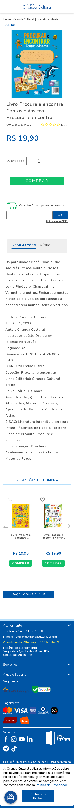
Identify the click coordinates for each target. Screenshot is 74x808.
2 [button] (40, 92)
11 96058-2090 (50, 642)
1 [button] (35, 92)
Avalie (64, 125)
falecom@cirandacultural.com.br (36, 636)
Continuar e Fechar (38, 796)
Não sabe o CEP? (57, 221)
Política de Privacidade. (52, 785)
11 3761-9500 (35, 631)
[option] (37, 64)
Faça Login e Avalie (29, 594)
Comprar (20, 563)
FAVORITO (10, 499)
